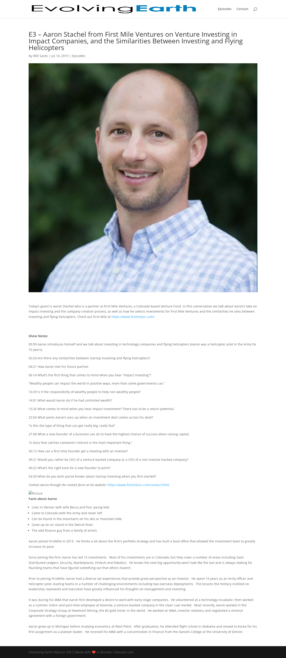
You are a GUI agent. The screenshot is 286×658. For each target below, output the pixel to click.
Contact (242, 9)
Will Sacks (40, 56)
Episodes (224, 9)
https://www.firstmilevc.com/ (132, 317)
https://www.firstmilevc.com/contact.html (138, 485)
